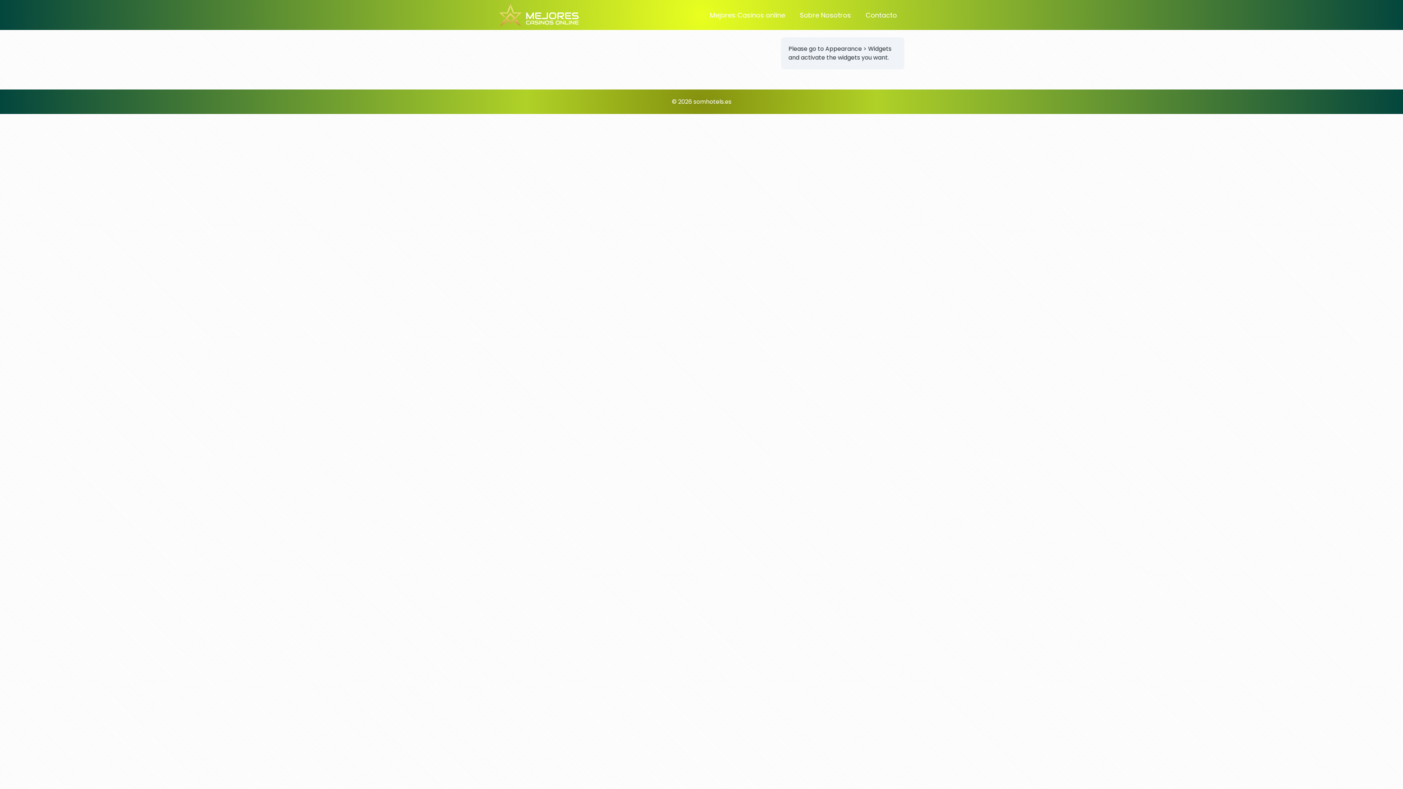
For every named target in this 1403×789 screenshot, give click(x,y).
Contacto (881, 15)
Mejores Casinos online (747, 15)
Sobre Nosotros (825, 15)
